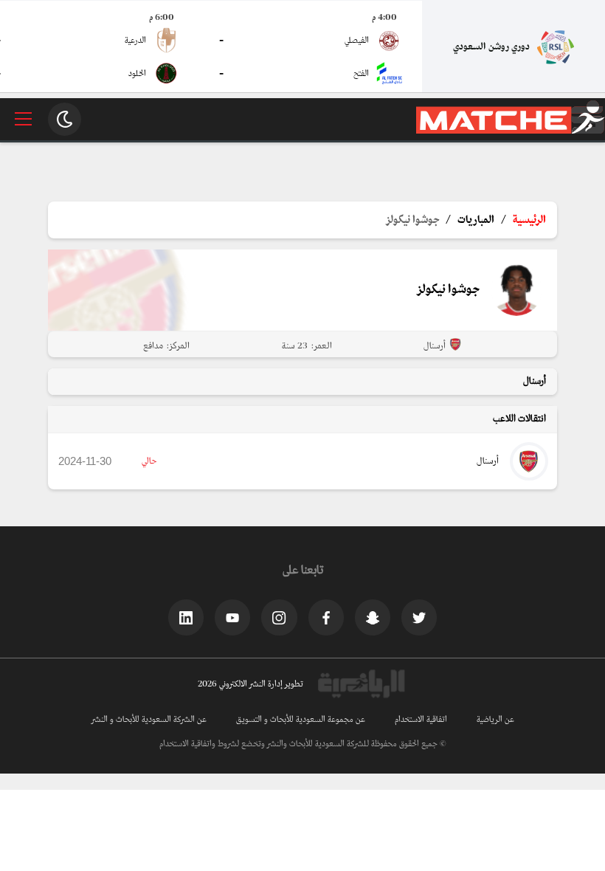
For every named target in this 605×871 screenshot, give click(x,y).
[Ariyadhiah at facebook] (326, 617)
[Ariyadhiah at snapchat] (372, 617)
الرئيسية (529, 220)
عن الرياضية (495, 720)
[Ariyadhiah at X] (419, 617)
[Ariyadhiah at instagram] (279, 617)
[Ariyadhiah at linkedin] (186, 617)
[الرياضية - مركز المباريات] (510, 131)
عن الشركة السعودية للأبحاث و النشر (149, 720)
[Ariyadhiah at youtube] (232, 617)
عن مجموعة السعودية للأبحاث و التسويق (300, 720)
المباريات (475, 220)
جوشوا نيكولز (413, 220)
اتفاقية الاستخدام (421, 720)
